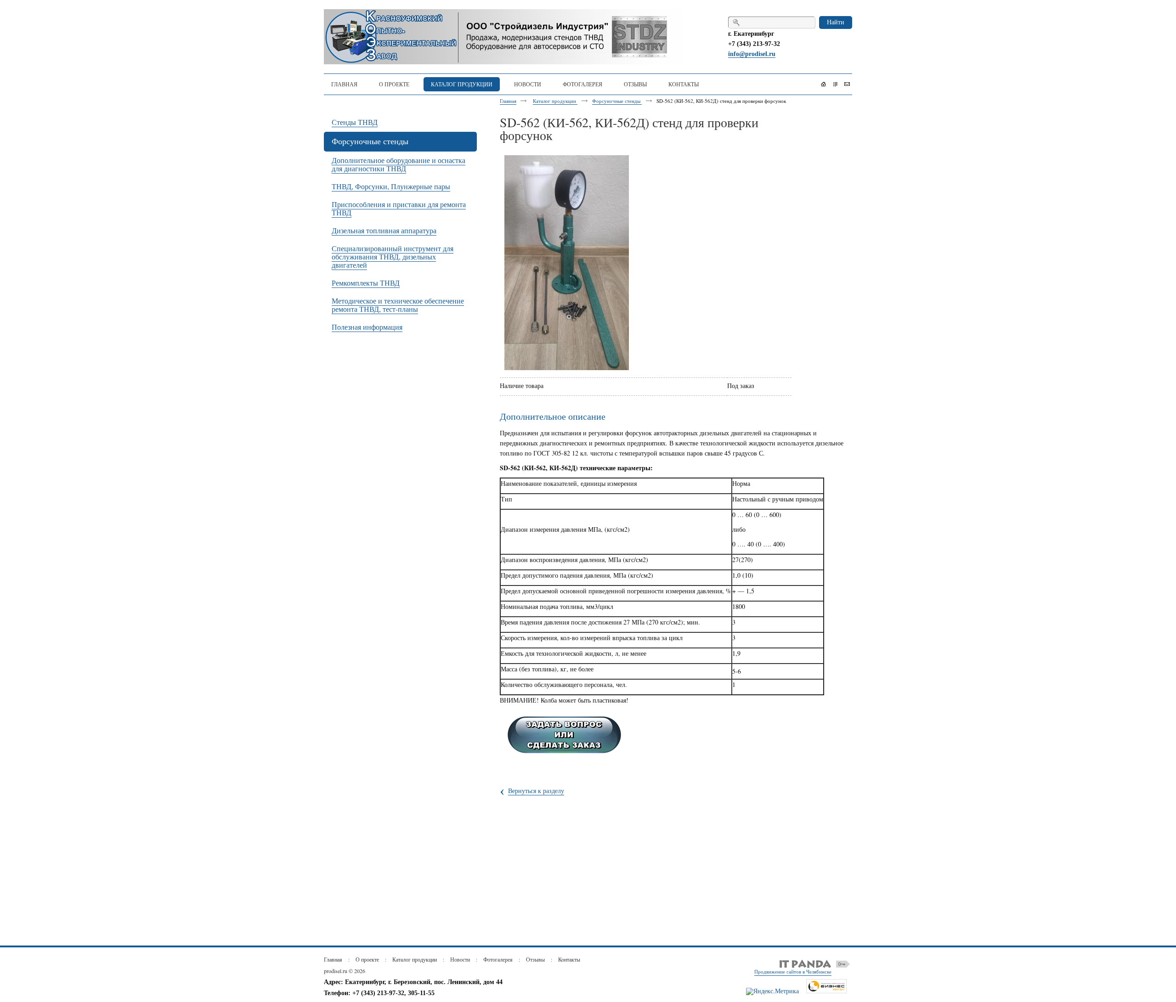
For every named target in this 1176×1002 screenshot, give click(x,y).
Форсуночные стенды (617, 100)
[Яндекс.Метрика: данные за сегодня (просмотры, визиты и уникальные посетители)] (772, 991)
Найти (835, 21)
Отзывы (535, 959)
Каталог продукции (555, 100)
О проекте (367, 959)
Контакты (569, 959)
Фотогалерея (498, 959)
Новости (460, 959)
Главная (508, 100)
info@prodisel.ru (751, 54)
